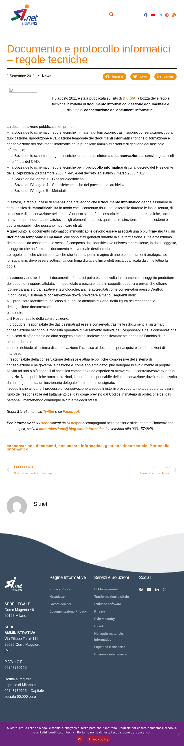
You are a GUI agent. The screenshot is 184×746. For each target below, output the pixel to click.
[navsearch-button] (111, 15)
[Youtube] (153, 15)
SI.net (71, 423)
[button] (114, 76)
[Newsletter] (174, 15)
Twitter (48, 411)
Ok (80, 739)
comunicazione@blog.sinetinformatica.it (73, 429)
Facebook (71, 411)
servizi (46, 423)
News (46, 76)
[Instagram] (167, 15)
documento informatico (80, 446)
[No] (178, 734)
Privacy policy (98, 739)
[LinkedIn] (160, 15)
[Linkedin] (157, 589)
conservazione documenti (31, 446)
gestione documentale (126, 446)
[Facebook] (145, 15)
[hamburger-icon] (87, 15)
